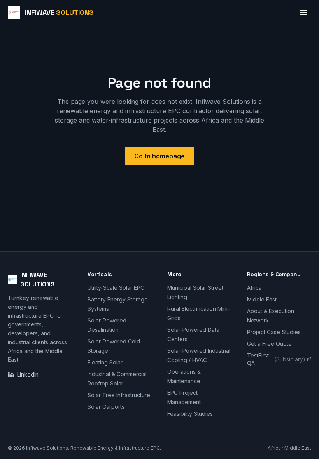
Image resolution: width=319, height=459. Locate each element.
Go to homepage (159, 156)
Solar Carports (106, 406)
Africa (254, 287)
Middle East (262, 299)
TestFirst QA (276, 359)
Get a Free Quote (269, 343)
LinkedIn (28, 374)
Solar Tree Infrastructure (119, 395)
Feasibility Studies (190, 413)
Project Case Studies (274, 332)
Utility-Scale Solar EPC (116, 287)
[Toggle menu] (303, 12)
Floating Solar (105, 362)
